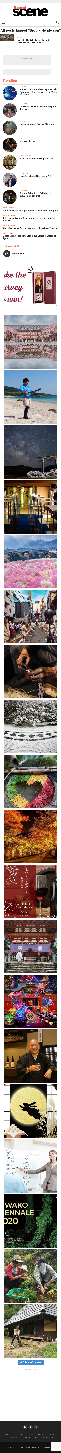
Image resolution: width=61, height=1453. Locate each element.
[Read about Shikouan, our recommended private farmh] (30, 1331)
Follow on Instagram (32, 1362)
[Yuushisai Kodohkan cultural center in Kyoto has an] (30, 507)
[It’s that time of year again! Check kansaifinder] (30, 836)
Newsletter (30, 1435)
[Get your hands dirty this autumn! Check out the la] (30, 1276)
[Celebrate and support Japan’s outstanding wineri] (30, 891)
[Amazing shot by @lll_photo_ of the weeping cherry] (30, 342)
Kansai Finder (9, 1435)
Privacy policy (46, 1437)
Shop (20, 1435)
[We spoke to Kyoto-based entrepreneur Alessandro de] (30, 616)
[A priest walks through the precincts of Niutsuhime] (30, 946)
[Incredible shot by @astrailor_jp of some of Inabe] (30, 561)
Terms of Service (30, 1437)
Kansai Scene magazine (48, 1435)
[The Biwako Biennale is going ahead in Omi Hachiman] (30, 1221)
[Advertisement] (30, 1390)
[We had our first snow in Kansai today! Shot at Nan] (30, 726)
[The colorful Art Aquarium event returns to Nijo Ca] (30, 1001)
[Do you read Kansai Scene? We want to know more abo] (30, 287)
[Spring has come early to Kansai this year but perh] (30, 397)
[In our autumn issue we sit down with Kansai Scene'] (30, 1056)
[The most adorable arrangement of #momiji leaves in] (30, 781)
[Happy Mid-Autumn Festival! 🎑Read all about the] (30, 1111)
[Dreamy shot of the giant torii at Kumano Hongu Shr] (30, 452)
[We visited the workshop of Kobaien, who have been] (30, 671)
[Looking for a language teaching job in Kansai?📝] (30, 1166)
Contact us (15, 1437)
